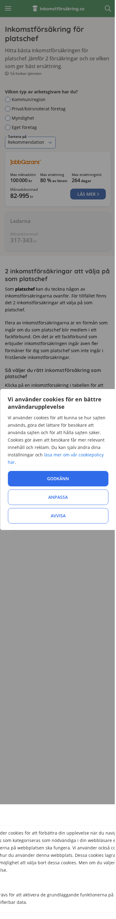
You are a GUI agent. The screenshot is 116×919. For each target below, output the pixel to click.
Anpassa (58, 497)
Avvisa (58, 516)
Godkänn (58, 478)
